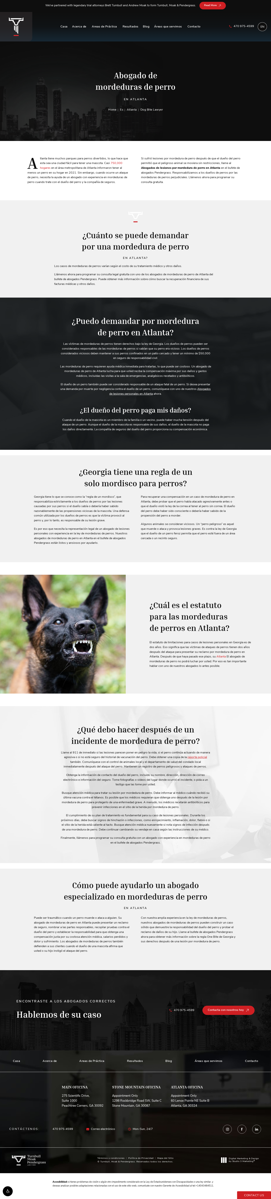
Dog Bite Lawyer (151, 109)
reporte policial (197, 757)
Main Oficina (75, 1087)
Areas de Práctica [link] (104, 26)
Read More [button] (210, 5)
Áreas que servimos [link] (168, 26)
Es (121, 109)
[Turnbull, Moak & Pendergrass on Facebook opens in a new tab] (242, 1129)
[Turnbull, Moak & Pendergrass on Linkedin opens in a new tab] (256, 1129)
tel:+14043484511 (202, 1186)
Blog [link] (146, 26)
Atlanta (132, 109)
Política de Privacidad (141, 1158)
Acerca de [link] (79, 26)
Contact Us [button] (254, 1195)
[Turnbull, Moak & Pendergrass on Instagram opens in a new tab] (227, 1129)
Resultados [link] (130, 26)
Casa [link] (64, 26)
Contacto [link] (194, 26)
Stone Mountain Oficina (136, 1087)
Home (112, 109)
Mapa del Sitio (165, 1158)
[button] (8, 1191)
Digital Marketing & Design (244, 1160)
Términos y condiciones (111, 1158)
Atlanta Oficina (187, 1087)
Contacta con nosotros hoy (226, 1010)
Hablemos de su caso (66, 1010)
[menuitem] (64, 27)
